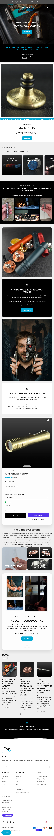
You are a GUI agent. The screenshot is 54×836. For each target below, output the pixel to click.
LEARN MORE (27, 310)
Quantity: (7, 505)
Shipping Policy (41, 779)
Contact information (15, 830)
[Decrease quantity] (7, 509)
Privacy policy (13, 829)
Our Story (27, 638)
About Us (18, 776)
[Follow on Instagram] (7, 822)
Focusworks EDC (9, 471)
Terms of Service (41, 784)
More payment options (38, 519)
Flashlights (5, 776)
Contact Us (19, 779)
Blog (17, 781)
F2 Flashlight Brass (17, 474)
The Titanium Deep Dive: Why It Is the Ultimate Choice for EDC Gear (44, 686)
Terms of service (22, 829)
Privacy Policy (40, 781)
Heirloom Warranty (42, 776)
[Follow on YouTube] (10, 822)
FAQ (17, 784)
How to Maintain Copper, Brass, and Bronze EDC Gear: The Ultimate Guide (27, 687)
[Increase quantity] (13, 509)
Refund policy (5, 829)
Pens (3, 779)
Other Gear (5, 787)
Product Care (19, 789)
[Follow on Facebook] (3, 822)
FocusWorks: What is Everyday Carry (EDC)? (9, 683)
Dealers (18, 787)
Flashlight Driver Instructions (23, 792)
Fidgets (4, 781)
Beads (3, 784)
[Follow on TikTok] (14, 822)
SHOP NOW (27, 31)
